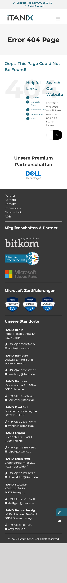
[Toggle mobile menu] (58, 18)
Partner (10, 195)
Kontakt (34, 118)
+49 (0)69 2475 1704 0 (22, 421)
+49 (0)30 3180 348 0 (21, 344)
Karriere (10, 200)
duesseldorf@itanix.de (23, 477)
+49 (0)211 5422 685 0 (21, 473)
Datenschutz (14, 212)
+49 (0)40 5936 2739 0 (22, 370)
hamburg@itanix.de (21, 374)
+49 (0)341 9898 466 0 (22, 447)
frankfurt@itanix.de (21, 425)
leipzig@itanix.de (19, 451)
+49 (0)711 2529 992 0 (21, 499)
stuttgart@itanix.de (21, 503)
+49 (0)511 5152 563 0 (21, 395)
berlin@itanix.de (19, 348)
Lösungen (35, 97)
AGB (8, 216)
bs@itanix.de (16, 528)
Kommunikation (38, 109)
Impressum (13, 208)
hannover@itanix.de (21, 399)
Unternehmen (37, 114)
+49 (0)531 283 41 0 (20, 524)
